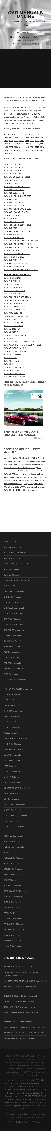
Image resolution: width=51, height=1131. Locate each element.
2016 (16, 150)
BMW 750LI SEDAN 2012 (14, 307)
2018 (27, 150)
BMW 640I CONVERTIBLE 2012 (17, 254)
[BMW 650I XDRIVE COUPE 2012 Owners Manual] (25, 408)
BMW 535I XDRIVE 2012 (14, 238)
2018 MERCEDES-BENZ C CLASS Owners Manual (25, 1033)
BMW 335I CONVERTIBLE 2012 (17, 202)
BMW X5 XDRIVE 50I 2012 (15, 348)
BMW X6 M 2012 (11, 364)
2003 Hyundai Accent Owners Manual (19, 1038)
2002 (27, 144)
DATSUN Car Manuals (13, 635)
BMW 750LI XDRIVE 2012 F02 (16, 310)
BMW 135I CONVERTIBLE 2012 (17, 177)
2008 (16, 147)
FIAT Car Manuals (11, 652)
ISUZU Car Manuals (12, 716)
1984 (16, 137)
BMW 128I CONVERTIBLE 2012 (17, 167)
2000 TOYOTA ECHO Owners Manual (19, 1007)
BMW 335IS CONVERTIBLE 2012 (18, 212)
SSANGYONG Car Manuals (15, 891)
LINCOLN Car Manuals (13, 760)
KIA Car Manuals (11, 733)
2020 (37, 150)
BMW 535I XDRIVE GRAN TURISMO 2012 (21, 241)
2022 (6, 153)
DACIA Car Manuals (12, 619)
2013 (42, 147)
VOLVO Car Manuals (12, 941)
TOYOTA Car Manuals (13, 919)
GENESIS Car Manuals (13, 668)
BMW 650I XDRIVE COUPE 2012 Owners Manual (21, 433)
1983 (11, 137)
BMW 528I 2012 (10, 218)
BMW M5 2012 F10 (12, 329)
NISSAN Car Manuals (12, 810)
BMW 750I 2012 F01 (12, 294)
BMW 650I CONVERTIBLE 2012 (17, 263)
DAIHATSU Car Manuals (14, 630)
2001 (21, 144)
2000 (16, 144)
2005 (42, 144)
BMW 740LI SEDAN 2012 (14, 291)
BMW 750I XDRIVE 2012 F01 (16, 300)
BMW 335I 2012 (10, 199)
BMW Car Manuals (11, 575)
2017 (21, 150)
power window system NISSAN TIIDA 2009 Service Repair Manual (25, 1102)
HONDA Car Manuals (12, 694)
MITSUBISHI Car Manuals (14, 805)
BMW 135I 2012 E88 (12, 174)
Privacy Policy (15, 1122)
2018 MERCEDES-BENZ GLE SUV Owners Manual (25, 967)
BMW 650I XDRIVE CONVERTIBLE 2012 (21, 270)
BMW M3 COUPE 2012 (13, 326)
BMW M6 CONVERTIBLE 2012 (16, 335)
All (5, 134)
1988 (37, 137)
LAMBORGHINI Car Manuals (16, 738)
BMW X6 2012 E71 (11, 361)
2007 (11, 147)
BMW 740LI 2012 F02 (13, 287)
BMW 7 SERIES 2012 (12, 278)
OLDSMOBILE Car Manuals (15, 816)
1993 (21, 141)
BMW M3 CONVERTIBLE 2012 (16, 323)
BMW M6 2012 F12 (12, 332)
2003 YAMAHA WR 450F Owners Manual (21, 1012)
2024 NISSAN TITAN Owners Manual (19, 1022)
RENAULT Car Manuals (13, 858)
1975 (9, 134)
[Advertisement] (25, 68)
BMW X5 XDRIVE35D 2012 (15, 351)
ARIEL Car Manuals (12, 558)
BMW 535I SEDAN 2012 (14, 234)
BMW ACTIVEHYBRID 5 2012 (16, 316)
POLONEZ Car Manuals (14, 836)
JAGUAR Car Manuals (13, 722)
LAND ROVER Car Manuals (15, 749)
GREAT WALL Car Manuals (15, 680)
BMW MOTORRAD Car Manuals (17, 580)
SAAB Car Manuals (11, 863)
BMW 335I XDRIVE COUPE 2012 (17, 209)
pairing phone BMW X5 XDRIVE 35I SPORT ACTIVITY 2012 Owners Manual (25, 477)
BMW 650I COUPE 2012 (14, 266)
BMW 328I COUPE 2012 (14, 190)
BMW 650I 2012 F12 (12, 260)
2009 (21, 147)
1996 (37, 141)
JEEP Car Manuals (11, 727)
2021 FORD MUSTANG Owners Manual (20, 996)
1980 (35, 134)
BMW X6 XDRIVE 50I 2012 (15, 367)
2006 (6, 147)
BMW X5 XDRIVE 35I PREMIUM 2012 (19, 342)
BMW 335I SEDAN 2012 (14, 206)
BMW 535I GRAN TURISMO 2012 (18, 231)
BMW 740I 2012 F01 (12, 281)
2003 (32, 144)
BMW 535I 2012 (10, 228)
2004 (37, 144)
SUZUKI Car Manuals (12, 902)
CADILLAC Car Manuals (14, 591)
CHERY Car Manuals (12, 597)
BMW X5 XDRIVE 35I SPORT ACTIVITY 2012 (22, 345)
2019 (32, 150)
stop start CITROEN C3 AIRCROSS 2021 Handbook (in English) (26, 1086)
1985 (21, 137)
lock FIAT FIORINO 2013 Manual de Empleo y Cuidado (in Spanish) (25, 1093)
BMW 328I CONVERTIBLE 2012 (17, 187)
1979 (30, 134)
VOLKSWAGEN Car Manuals (15, 935)
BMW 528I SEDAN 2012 (14, 222)
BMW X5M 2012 (10, 358)
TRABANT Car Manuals (13, 924)
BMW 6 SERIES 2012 (12, 250)
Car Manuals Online (25, 14)
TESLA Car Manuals (12, 913)
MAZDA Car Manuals (12, 783)
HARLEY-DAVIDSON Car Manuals (18, 689)
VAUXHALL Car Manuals (14, 930)
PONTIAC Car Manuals (13, 841)
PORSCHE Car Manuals (14, 847)
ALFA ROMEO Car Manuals (15, 553)
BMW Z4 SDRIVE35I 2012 (14, 377)
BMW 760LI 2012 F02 (13, 313)
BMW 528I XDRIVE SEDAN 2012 (17, 225)
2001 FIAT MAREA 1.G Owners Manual (20, 987)
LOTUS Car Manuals (12, 766)
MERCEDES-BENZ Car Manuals (17, 788)
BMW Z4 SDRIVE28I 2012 (14, 374)
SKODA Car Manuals (12, 880)
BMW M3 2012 (10, 319)
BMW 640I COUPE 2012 (14, 257)
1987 (32, 137)
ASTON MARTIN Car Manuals (16, 564)
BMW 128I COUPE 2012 (14, 171)
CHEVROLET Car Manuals (15, 602)
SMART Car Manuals (12, 885)
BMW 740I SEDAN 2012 (14, 284)
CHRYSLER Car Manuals (14, 608)
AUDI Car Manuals (11, 569)
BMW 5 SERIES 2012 (12, 215)
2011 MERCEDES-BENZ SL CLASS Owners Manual (25, 981)
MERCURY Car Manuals (14, 794)
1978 (24, 134)
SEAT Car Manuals (11, 874)
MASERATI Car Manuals (14, 777)
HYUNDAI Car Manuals (13, 705)
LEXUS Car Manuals (12, 755)
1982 (6, 137)
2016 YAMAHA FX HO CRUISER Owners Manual (24, 1027)
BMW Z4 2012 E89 (11, 370)
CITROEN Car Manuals (13, 613)
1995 (32, 141)
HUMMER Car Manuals (13, 700)
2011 (32, 147)
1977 (19, 134)
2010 (27, 147)
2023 (11, 153)
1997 (42, 141)
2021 (42, 150)
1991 (11, 141)
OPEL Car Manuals (11, 821)
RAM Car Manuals (11, 852)
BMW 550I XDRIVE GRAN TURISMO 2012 (21, 247)
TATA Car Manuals (11, 907)
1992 (16, 141)
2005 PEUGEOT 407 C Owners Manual (20, 1001)
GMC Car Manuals (11, 674)
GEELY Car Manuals (12, 663)
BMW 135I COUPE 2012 (14, 180)
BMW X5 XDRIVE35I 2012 (14, 354)
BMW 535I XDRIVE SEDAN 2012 (17, 244)
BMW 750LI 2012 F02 (13, 303)
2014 (6, 150)
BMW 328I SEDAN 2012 (14, 193)
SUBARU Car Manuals (13, 897)
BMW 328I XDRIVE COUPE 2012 (17, 196)
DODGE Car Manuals (12, 641)
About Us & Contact (33, 1122)
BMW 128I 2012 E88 (12, 164)
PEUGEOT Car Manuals (14, 827)
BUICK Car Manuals (12, 586)
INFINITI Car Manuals (13, 711)
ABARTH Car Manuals (13, 542)
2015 (11, 150)
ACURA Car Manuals (12, 547)
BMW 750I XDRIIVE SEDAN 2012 (17, 297)
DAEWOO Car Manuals (13, 624)
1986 (27, 137)
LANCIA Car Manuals (12, 744)
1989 (42, 137)
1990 (6, 141)
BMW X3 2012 (10, 338)
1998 (6, 144)
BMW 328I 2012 (10, 183)
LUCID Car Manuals (12, 771)
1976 (14, 134)
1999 (11, 144)
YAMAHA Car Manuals (13, 946)
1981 (40, 134)
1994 (27, 141)
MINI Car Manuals (11, 799)
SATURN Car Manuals (13, 869)
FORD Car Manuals (12, 658)
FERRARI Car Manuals (13, 646)
